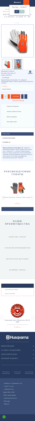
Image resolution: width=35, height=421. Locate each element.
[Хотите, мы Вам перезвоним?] (4, 416)
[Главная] (1, 9)
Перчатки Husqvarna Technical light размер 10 (17, 197)
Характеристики (8, 138)
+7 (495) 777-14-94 (8, 386)
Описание (6, 133)
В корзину (16, 96)
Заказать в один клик (18, 100)
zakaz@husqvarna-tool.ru (10, 398)
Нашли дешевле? (6, 89)
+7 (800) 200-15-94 (8, 389)
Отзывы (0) (6, 142)
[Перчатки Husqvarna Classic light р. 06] (17, 40)
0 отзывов (16, 23)
